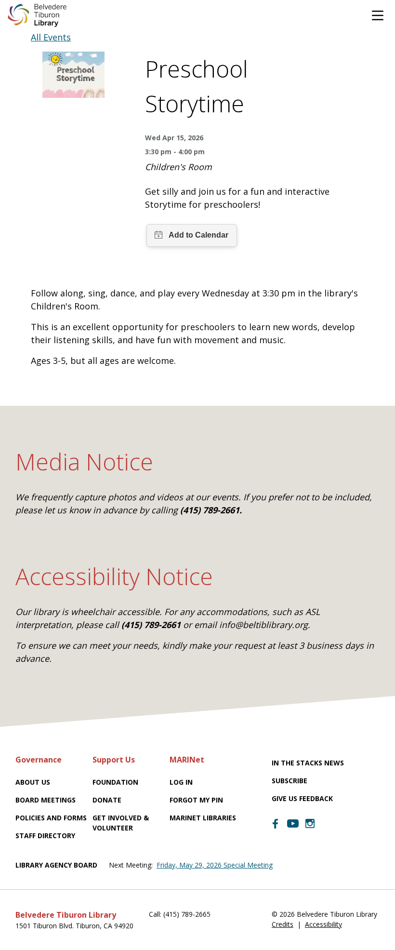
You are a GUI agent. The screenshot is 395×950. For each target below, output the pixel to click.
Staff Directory (45, 835)
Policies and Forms (51, 817)
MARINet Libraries (203, 817)
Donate (106, 799)
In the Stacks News (308, 762)
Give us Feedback (302, 798)
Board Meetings (45, 799)
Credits (282, 924)
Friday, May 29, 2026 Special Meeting (215, 865)
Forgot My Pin (196, 799)
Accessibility (323, 924)
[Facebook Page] (275, 823)
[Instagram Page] (310, 823)
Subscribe (289, 780)
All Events (51, 37)
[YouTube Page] (293, 822)
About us (32, 782)
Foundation (115, 782)
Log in (181, 782)
